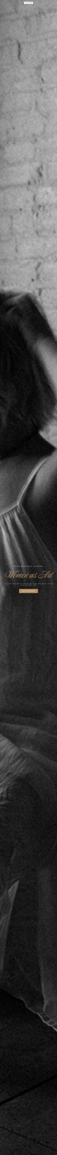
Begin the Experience (28, 591)
